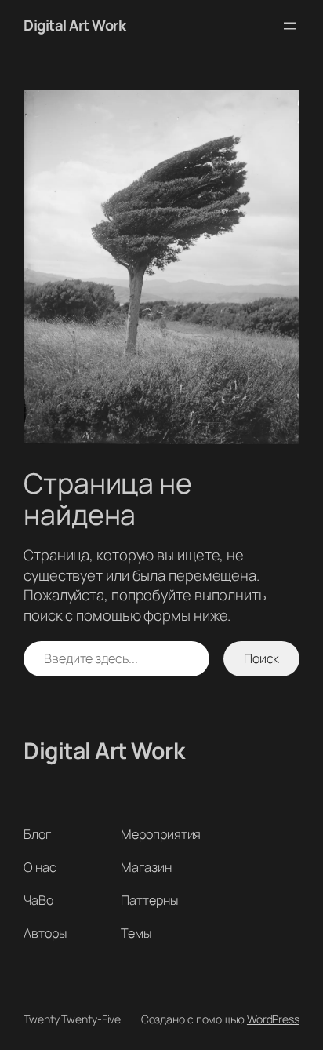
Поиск (262, 658)
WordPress (273, 1019)
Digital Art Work (74, 25)
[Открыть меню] (290, 25)
